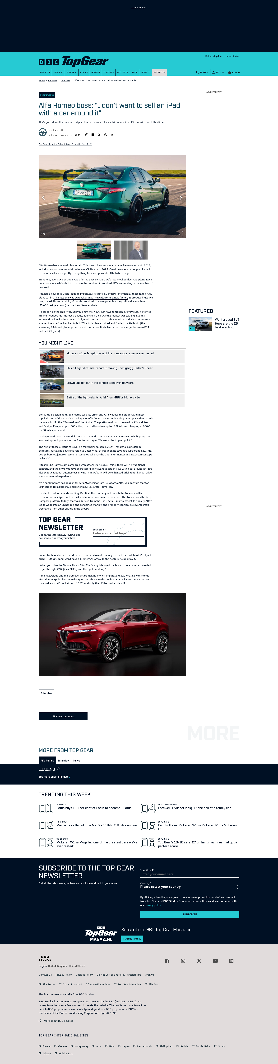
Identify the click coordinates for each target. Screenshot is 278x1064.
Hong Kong (81, 1046)
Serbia (184, 1046)
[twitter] (99, 134)
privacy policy (153, 905)
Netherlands (144, 1046)
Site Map (154, 984)
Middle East (66, 1053)
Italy (112, 1046)
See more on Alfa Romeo (53, 776)
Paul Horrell (56, 130)
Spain (221, 1046)
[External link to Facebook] (167, 961)
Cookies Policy (84, 974)
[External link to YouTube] (215, 961)
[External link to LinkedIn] (231, 961)
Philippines (166, 1046)
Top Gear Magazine (129, 984)
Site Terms (48, 984)
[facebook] (93, 134)
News (76, 760)
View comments (65, 716)
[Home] (78, 61)
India (99, 1046)
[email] (112, 134)
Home (42, 80)
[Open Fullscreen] (181, 233)
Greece (62, 1046)
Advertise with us (100, 984)
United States (232, 56)
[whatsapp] (105, 134)
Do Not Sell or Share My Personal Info (119, 974)
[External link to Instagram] (183, 961)
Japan (126, 1046)
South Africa (203, 1046)
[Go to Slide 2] (131, 250)
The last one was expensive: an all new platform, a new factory (91, 297)
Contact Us (45, 974)
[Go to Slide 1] (94, 250)
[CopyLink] (86, 134)
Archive (149, 974)
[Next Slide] (181, 197)
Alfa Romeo (47, 760)
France (46, 1046)
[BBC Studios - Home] (47, 958)
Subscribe (190, 914)
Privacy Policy (64, 974)
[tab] (47, 760)
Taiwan (46, 1053)
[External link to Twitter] (199, 961)
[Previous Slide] (43, 197)
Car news (52, 80)
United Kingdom (213, 56)
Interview (65, 80)
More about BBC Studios (56, 1020)
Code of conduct (72, 984)
